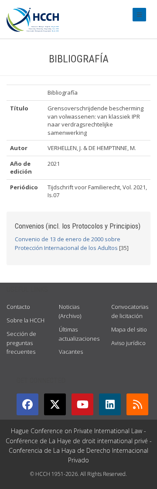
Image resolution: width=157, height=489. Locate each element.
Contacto (18, 307)
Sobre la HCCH (25, 320)
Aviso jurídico (128, 343)
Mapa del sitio (129, 329)
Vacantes (71, 352)
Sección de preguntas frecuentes (21, 343)
